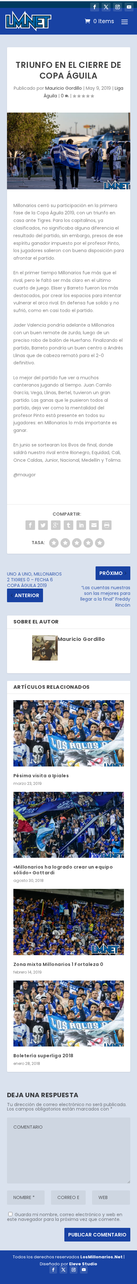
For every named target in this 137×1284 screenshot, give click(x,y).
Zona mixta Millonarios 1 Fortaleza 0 (58, 964)
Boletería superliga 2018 (43, 1056)
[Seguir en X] (106, 7)
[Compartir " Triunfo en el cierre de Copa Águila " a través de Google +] (55, 525)
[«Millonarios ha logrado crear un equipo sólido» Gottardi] (68, 825)
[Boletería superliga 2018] (68, 1013)
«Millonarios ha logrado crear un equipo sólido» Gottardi (63, 870)
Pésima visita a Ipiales (41, 775)
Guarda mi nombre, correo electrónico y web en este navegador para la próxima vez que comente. (64, 1216)
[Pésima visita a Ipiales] (68, 733)
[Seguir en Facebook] (94, 7)
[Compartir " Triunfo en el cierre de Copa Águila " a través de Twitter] (43, 525)
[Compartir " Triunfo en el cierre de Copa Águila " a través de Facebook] (30, 525)
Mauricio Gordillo (63, 88)
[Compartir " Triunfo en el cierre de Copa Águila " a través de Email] (94, 525)
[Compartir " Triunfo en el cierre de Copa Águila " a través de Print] (106, 525)
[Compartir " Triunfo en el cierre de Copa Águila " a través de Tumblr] (68, 525)
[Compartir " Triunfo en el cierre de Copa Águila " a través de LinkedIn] (81, 525)
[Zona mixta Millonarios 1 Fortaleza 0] (68, 922)
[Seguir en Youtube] (129, 7)
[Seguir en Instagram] (117, 7)
